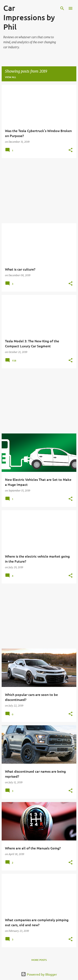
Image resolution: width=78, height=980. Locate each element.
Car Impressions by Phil (29, 17)
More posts (39, 960)
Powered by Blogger (41, 974)
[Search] (62, 8)
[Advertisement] (39, 190)
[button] (70, 150)
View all (10, 77)
